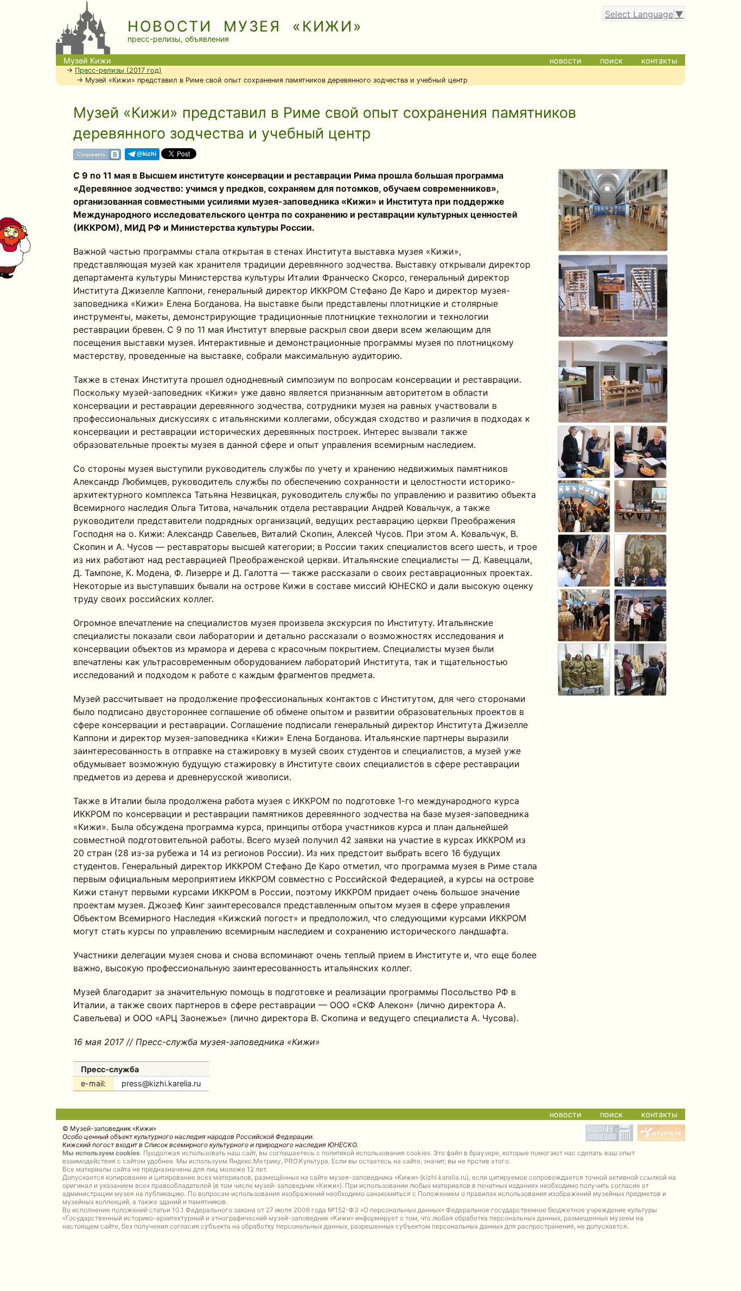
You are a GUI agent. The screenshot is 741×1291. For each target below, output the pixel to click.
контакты (659, 60)
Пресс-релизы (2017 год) (118, 70)
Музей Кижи (87, 60)
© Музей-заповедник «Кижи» (109, 1128)
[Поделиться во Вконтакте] (97, 158)
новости (566, 60)
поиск (611, 60)
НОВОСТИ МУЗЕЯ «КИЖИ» (245, 26)
